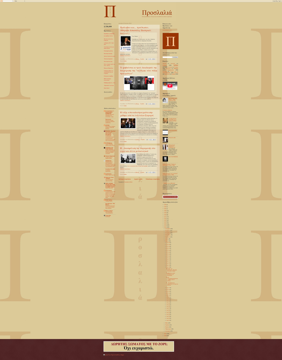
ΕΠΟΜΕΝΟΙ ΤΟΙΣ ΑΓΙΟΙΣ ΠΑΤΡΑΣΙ (109, 148)
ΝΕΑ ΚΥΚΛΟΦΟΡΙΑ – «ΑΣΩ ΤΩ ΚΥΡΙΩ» (109, 180)
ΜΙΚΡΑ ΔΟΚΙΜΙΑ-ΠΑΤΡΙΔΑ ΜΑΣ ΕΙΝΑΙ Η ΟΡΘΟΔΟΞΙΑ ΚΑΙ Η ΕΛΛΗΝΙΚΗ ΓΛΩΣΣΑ (110, 185)
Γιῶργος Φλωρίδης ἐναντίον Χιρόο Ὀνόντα (110, 145)
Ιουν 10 (168, 302)
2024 (165, 204)
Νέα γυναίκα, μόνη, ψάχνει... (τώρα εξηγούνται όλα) (173, 99)
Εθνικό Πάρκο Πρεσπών (110, 175)
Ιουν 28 (168, 246)
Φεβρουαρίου (168, 329)
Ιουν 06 (168, 310)
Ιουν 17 (168, 287)
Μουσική (176, 72)
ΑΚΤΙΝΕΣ (107, 125)
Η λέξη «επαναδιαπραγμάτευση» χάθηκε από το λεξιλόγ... (172, 279)
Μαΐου (166, 322)
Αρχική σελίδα (138, 179)
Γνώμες (176, 67)
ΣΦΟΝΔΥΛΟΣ (108, 160)
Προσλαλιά (167, 74)
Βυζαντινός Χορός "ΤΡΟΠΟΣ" (109, 178)
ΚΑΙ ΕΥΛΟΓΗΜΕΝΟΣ (173, 156)
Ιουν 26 (168, 250)
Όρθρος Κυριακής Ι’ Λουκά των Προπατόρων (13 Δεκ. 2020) (169, 165)
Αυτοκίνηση (170, 67)
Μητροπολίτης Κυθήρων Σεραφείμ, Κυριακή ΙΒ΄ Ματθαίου (110, 127)
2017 (165, 216)
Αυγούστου (167, 236)
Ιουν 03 (168, 316)
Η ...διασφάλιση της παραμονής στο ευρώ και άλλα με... (172, 284)
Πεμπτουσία (108, 119)
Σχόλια (173, 74)
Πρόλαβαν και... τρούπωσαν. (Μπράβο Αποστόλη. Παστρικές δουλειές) (135, 30)
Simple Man (108, 215)
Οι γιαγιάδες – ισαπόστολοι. (108, 171)
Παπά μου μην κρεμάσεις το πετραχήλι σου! (172, 146)
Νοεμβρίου (167, 230)
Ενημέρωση (171, 70)
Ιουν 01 (168, 320)
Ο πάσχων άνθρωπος (167, 110)
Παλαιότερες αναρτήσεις (153, 179)
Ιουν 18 (168, 267)
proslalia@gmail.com (167, 30)
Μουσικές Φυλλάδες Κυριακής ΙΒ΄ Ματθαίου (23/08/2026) (110, 121)
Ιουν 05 (168, 312)
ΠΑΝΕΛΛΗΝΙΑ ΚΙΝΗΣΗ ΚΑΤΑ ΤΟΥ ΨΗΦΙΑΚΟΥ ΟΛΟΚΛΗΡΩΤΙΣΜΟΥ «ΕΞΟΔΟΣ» (110, 152)
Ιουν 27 (168, 248)
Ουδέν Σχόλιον (108, 200)
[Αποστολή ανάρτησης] (146, 59)
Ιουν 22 (168, 259)
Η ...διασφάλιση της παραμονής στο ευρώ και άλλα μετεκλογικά (137, 149)
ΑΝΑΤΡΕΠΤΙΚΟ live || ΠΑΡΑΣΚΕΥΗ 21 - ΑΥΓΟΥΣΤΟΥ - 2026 (109, 115)
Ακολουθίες (173, 63)
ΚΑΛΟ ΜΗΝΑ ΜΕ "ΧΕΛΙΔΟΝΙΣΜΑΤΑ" (109, 212)
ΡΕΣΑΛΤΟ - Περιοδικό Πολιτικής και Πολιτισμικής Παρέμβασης (110, 133)
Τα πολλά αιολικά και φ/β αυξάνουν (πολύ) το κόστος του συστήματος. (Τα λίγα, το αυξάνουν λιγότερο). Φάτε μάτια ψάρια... (110, 194)
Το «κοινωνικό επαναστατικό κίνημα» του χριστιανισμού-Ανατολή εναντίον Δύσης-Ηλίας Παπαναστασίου (110, 138)
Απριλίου (167, 324)
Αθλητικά (164, 63)
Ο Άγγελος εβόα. (172, 137)
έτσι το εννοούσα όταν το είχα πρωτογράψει (137, 166)
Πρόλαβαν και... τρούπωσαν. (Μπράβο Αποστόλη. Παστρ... (171, 270)
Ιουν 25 (168, 252)
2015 (165, 221)
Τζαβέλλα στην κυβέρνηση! (169, 183)
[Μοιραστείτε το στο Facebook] (153, 59)
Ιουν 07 (168, 308)
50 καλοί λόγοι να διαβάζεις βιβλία (108, 158)
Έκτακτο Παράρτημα (110, 156)
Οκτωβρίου (167, 232)
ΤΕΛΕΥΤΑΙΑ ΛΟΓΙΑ (109, 188)
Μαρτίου (167, 327)
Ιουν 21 (168, 261)
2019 (165, 212)
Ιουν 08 (168, 306)
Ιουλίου (167, 239)
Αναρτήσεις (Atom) (128, 182)
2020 (165, 210)
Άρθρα (125, 61)
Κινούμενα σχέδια (173, 71)
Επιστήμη (165, 71)
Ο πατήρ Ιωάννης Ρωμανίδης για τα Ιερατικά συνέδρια (172, 119)
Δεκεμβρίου (167, 228)
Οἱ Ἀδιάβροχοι (108, 143)
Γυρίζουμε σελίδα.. (109, 201)
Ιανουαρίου (167, 331)
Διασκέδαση (168, 68)
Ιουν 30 (168, 242)
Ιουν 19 (168, 265)
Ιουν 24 (168, 254)
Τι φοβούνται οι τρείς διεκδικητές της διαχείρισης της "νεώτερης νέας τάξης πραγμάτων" (138, 70)
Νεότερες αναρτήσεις (125, 179)
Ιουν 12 (168, 297)
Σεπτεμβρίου (168, 234)
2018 (165, 214)
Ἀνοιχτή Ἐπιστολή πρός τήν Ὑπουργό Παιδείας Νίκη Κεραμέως (110, 207)
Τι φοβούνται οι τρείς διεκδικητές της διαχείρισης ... (170, 274)
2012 (165, 227)
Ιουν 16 (168, 289)
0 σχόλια (142, 59)
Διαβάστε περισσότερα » (125, 55)
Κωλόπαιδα (107, 216)
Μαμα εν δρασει (109, 210)
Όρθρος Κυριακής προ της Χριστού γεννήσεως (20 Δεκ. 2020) (170, 174)
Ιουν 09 (168, 304)
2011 (165, 333)
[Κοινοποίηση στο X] (151, 59)
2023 (165, 206)
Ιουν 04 (168, 314)
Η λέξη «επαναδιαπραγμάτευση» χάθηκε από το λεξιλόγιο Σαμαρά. (137, 114)
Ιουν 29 (168, 244)
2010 (165, 335)
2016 (165, 218)
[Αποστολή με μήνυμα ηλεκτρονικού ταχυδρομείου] (149, 59)
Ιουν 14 (168, 293)
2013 (165, 225)
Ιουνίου (167, 241)
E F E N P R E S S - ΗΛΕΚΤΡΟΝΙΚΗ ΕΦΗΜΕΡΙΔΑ (109, 112)
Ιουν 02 (168, 318)
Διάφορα (176, 68)
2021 (165, 208)
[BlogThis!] (150, 59)
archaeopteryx (108, 190)
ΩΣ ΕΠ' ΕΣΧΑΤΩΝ (173, 130)
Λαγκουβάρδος (166, 72)
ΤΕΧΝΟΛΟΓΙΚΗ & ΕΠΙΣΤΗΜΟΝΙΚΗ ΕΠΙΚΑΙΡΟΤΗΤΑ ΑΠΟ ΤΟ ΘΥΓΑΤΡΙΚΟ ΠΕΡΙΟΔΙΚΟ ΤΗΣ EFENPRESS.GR (110, 164)
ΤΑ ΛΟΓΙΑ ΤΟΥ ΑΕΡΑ (110, 169)
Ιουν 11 (168, 300)
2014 (165, 223)
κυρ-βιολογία (108, 173)
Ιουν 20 (168, 263)
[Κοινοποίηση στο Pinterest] (154, 59)
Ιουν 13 (168, 295)
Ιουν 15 (168, 291)
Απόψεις (165, 65)
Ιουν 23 (168, 256)
